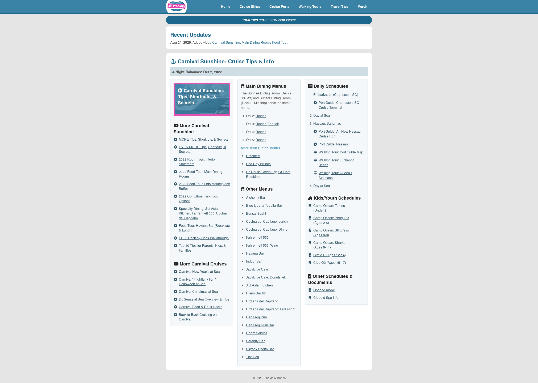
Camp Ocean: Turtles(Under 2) (329, 208)
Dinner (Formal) (267, 123)
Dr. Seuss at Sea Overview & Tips (204, 299)
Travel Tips (339, 6)
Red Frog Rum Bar (260, 325)
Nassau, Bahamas (327, 123)
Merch (362, 6)
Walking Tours (310, 6)
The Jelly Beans (176, 6)
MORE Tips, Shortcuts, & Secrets (203, 139)
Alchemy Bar (255, 197)
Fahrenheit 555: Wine (262, 245)
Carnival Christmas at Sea (198, 291)
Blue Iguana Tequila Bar (264, 205)
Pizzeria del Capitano (262, 301)
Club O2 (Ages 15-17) (329, 262)
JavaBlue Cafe (257, 269)
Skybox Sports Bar (260, 348)
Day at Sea (321, 115)
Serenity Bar (255, 341)
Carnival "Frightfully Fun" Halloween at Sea (197, 281)
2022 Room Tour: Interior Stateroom (197, 161)
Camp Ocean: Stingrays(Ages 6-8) (331, 232)
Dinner (261, 115)
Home (225, 6)
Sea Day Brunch (258, 163)
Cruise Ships (250, 6)
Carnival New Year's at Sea (199, 271)
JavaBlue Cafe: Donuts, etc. (266, 277)
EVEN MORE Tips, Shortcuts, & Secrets (202, 149)
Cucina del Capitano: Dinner (267, 229)
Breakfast (253, 155)
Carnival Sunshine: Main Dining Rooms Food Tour (249, 42)
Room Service (256, 333)
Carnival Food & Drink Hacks (200, 306)
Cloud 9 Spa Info (325, 297)
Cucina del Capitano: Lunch (267, 221)
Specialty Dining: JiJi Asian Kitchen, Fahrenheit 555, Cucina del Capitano (203, 213)
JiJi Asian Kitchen (259, 285)
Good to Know (324, 290)
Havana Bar (255, 253)
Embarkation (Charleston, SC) (335, 94)
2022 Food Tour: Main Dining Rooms (200, 174)
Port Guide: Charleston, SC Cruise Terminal (339, 105)
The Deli (252, 356)
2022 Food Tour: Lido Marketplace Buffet (204, 186)
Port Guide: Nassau (333, 144)
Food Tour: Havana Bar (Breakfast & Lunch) (204, 228)
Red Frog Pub (256, 317)
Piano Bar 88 (256, 293)
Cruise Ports (279, 6)
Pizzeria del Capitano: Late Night (270, 309)
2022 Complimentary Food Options (199, 198)
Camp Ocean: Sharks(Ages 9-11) (329, 245)
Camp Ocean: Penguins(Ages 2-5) (331, 220)
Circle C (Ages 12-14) (329, 254)
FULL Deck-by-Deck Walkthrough (204, 237)
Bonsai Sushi (256, 213)
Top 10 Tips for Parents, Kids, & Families (202, 247)
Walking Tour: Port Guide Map (341, 152)
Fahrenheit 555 (257, 237)
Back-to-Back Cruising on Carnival (198, 317)
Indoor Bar (254, 261)
